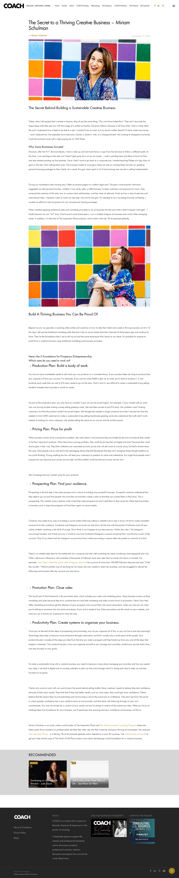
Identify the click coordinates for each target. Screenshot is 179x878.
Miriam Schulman (39, 35)
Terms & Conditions (22, 827)
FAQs (16, 838)
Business (34, 763)
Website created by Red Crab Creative (26, 874)
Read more (64, 858)
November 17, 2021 (141, 36)
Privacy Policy (20, 832)
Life (73, 763)
